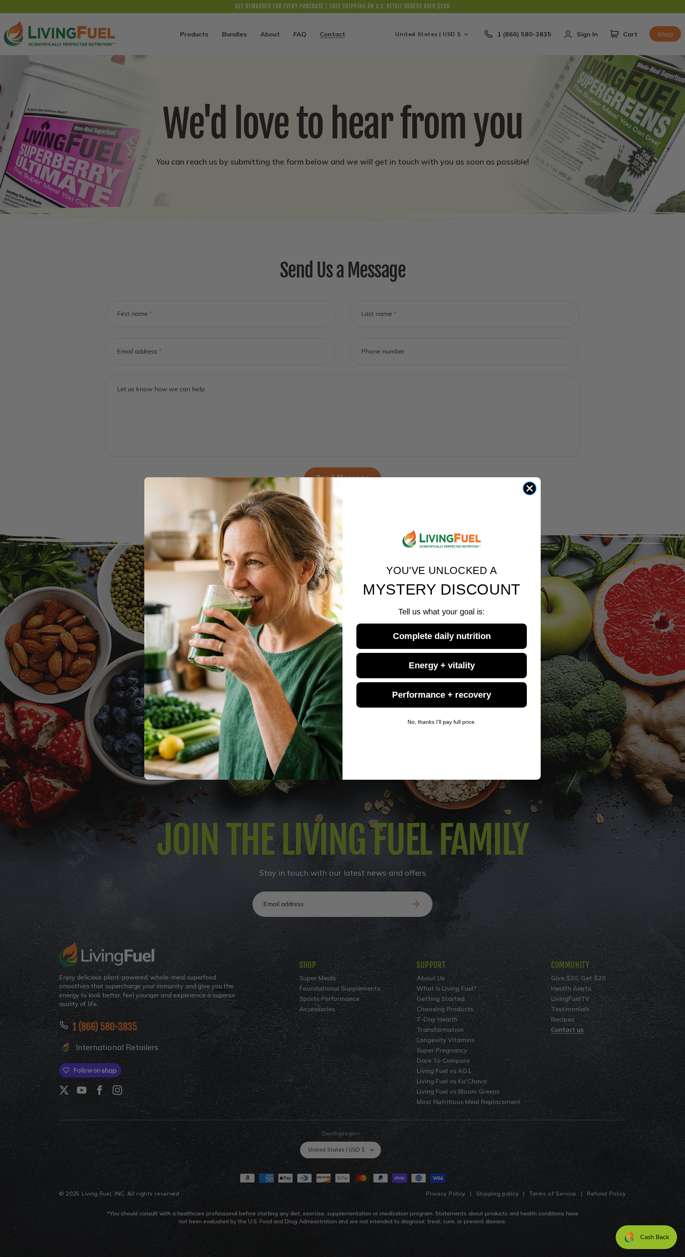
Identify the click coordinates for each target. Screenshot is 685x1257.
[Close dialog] (529, 488)
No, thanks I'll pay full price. (442, 722)
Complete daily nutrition (442, 636)
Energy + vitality (442, 665)
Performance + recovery (441, 695)
